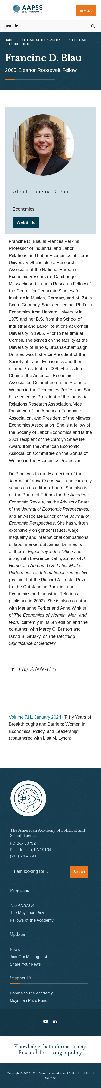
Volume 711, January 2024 (35, 717)
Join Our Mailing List (28, 956)
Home (9, 39)
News (15, 949)
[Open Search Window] (93, 25)
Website (26, 222)
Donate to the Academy (31, 993)
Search (79, 872)
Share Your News (25, 964)
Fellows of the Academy (41, 39)
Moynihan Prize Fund (29, 1000)
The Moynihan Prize (27, 913)
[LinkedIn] (16, 25)
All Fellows (78, 39)
